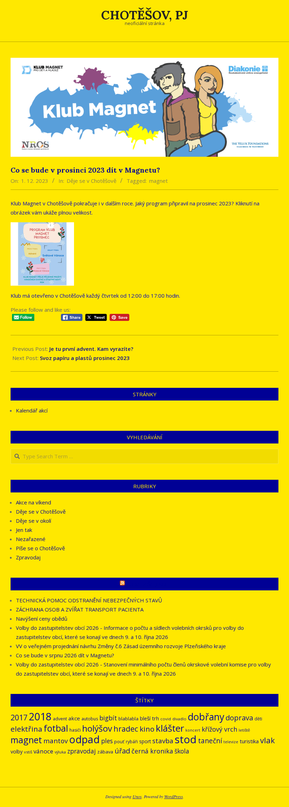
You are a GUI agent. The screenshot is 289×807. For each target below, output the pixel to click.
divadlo (179, 718)
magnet (158, 180)
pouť (119, 741)
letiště (244, 730)
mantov (55, 740)
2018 (40, 716)
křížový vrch (219, 729)
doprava (239, 717)
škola (181, 751)
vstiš (28, 752)
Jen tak (24, 529)
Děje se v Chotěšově (91, 180)
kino (147, 729)
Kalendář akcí (32, 410)
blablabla (128, 718)
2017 (19, 717)
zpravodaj (81, 751)
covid (165, 718)
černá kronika (152, 751)
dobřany (206, 716)
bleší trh (149, 718)
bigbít (108, 718)
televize (230, 741)
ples (107, 741)
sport (145, 741)
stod (186, 739)
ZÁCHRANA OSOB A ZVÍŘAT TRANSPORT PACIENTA (79, 609)
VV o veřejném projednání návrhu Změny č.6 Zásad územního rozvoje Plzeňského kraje (121, 646)
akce (74, 718)
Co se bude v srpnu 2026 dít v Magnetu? (65, 655)
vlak (267, 740)
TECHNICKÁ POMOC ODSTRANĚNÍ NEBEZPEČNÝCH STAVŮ (89, 600)
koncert (192, 730)
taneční (210, 740)
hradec (125, 729)
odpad (84, 739)
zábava (105, 752)
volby (17, 751)
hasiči (75, 730)
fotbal (56, 728)
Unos (137, 796)
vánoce (43, 751)
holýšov (97, 728)
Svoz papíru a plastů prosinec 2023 (85, 357)
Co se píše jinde (147, 584)
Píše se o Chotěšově (40, 548)
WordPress (173, 796)
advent (60, 719)
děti (258, 719)
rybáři (132, 742)
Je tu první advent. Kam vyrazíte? (91, 348)
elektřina (26, 729)
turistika (249, 741)
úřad (122, 751)
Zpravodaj (28, 557)
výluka (60, 752)
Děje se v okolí (33, 520)
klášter (170, 728)
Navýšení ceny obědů (41, 618)
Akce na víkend (33, 502)
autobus (89, 719)
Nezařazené (30, 538)
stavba (162, 740)
